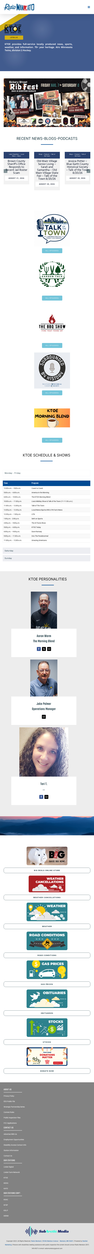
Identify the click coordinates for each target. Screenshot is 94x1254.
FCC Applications (10, 1120)
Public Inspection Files (12, 1115)
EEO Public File (9, 1098)
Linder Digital (9, 1164)
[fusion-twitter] (44, 646)
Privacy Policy (9, 1093)
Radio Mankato (36, 1238)
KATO (6, 1186)
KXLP (6, 1207)
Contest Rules (9, 1109)
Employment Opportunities (14, 1137)
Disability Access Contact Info (15, 1142)
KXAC (6, 1197)
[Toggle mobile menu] (89, 7)
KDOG (6, 1180)
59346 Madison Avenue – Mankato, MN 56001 (57, 1238)
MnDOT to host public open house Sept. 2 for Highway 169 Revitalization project (47, 168)
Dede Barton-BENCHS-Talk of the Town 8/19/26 (77, 164)
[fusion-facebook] (39, 646)
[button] (5, 169)
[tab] (46, 470)
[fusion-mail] (49, 646)
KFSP (6, 1202)
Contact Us (8, 1153)
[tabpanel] (46, 509)
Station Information (11, 1147)
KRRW (6, 1213)
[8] (47, 20)
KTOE (6, 1175)
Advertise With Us (10, 1131)
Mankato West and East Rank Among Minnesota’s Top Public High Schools (16, 168)
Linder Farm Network (12, 1169)
